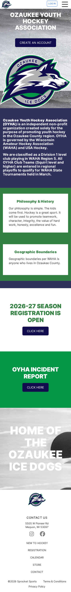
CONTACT (37, 571)
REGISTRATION (37, 550)
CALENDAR (37, 557)
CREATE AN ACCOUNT (36, 43)
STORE (37, 564)
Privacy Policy (37, 586)
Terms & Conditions (54, 581)
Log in (52, 3)
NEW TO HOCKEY (37, 543)
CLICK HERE (35, 331)
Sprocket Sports (27, 581)
